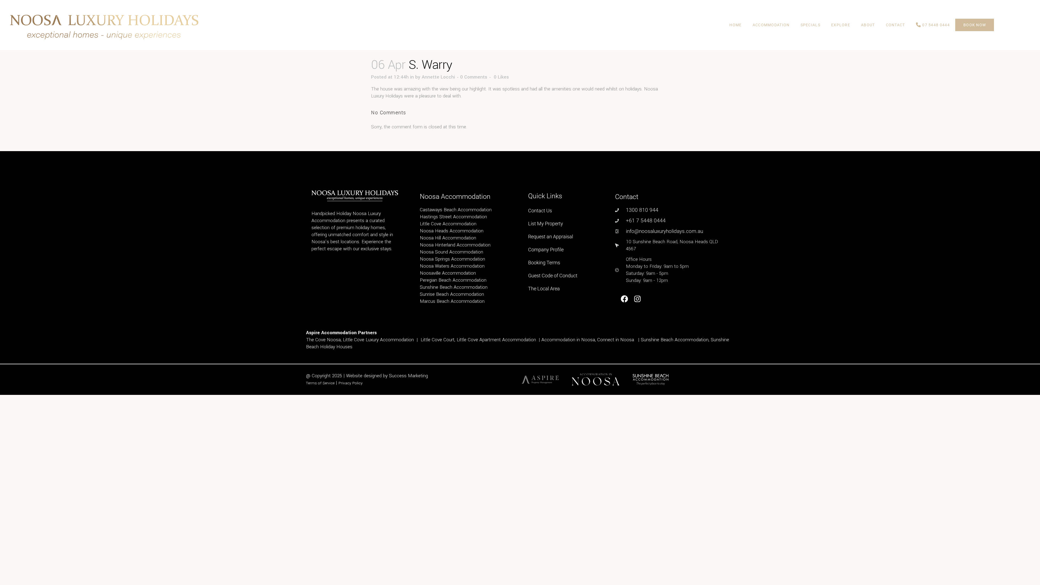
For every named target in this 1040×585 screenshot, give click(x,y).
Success (398, 375)
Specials (810, 25)
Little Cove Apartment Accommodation (496, 339)
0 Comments (473, 77)
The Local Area (544, 288)
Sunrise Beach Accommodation (452, 294)
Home (735, 25)
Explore (840, 25)
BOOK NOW (974, 25)
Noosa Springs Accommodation (452, 259)
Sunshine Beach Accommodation (453, 287)
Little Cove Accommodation (448, 223)
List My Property (545, 223)
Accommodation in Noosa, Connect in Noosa (587, 339)
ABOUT (868, 25)
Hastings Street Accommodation (453, 216)
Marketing (418, 375)
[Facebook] (624, 299)
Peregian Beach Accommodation (453, 280)
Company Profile (546, 249)
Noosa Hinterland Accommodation (455, 245)
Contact (895, 25)
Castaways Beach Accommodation (456, 209)
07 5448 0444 (935, 25)
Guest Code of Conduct (552, 275)
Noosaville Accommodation (448, 273)
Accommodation (771, 25)
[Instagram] (637, 299)
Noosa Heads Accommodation (451, 230)
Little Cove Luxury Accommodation (378, 339)
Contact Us (540, 210)
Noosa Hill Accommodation (448, 238)
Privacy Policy (351, 383)
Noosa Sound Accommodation (451, 252)
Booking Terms (544, 262)
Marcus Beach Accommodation (452, 301)
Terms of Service (320, 383)
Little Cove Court (437, 339)
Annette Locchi (438, 77)
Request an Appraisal (550, 236)
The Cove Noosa (323, 339)
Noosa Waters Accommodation (452, 266)
